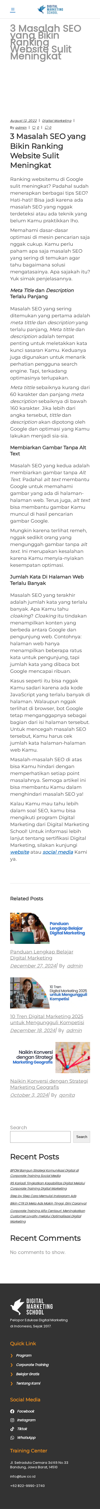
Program (23, 1355)
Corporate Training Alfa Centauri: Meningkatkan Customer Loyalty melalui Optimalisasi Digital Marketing (47, 1216)
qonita (67, 1095)
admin (20, 127)
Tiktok (22, 1429)
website (19, 852)
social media (58, 852)
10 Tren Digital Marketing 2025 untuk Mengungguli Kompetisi (47, 1020)
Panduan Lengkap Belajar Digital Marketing (41, 955)
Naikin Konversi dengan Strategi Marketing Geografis (49, 1084)
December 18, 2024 (32, 1030)
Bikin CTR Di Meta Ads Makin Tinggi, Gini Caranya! (48, 1203)
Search (18, 1127)
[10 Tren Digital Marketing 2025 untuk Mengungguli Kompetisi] (50, 992)
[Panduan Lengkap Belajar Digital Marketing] (50, 928)
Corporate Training (32, 1364)
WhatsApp (26, 1437)
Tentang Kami (28, 1383)
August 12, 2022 (23, 120)
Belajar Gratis (27, 1374)
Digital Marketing (56, 120)
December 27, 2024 (33, 965)
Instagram (26, 1420)
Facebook (25, 1411)
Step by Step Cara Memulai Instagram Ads (43, 1196)
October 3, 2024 (29, 1095)
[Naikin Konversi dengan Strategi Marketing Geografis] (50, 1057)
